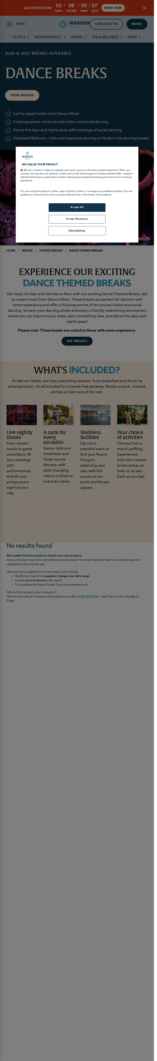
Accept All (77, 207)
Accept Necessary (77, 219)
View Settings (76, 230)
